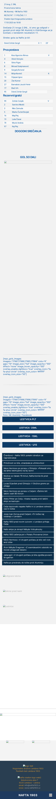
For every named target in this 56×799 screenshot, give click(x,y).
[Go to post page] (3, 647)
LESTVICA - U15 (28, 444)
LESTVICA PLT (28, 419)
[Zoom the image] (28, 162)
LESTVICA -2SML (28, 427)
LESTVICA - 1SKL (28, 436)
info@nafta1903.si (32, 785)
